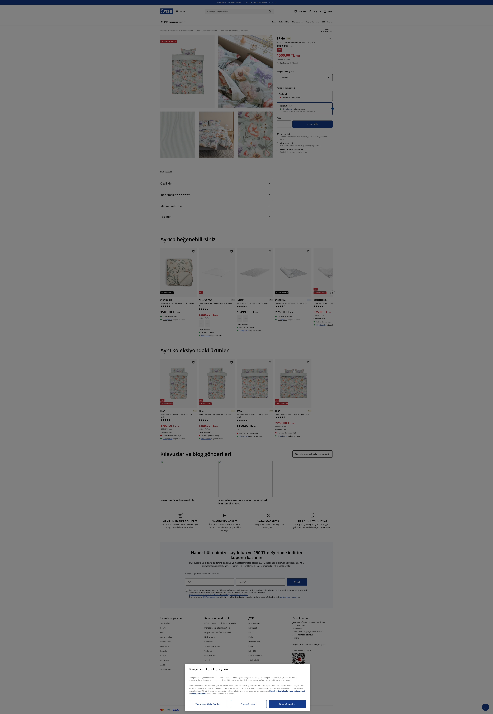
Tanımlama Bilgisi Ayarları (208, 704)
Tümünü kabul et (287, 704)
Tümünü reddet (248, 704)
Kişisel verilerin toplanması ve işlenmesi (287, 691)
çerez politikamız (198, 693)
